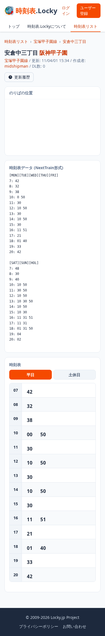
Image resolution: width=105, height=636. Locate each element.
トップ (14, 26)
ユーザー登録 (88, 10)
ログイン (66, 10)
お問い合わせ (74, 626)
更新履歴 (22, 77)
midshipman (16, 66)
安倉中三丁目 (74, 41)
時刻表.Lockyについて (46, 26)
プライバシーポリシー (38, 626)
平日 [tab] (30, 374)
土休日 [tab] (74, 374)
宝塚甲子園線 (45, 41)
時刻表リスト (85, 26)
